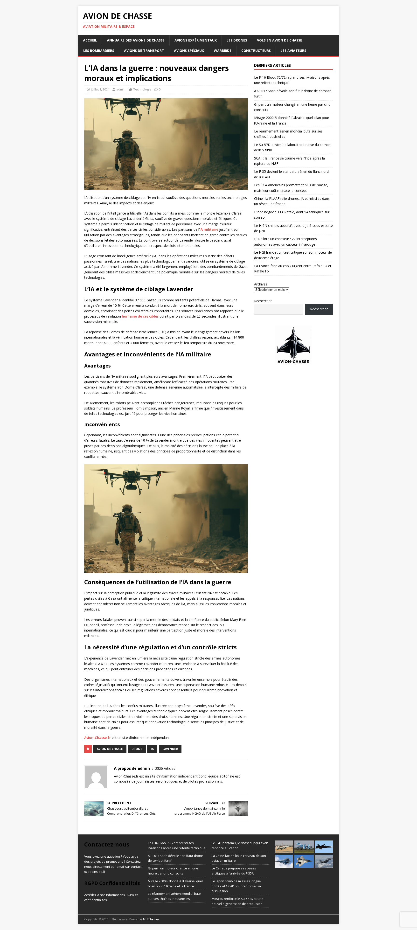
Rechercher (263, 300)
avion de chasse (110, 749)
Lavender (170, 749)
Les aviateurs (293, 50)
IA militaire (209, 229)
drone (137, 749)
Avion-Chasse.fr (97, 737)
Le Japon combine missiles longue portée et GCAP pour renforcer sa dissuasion (236, 886)
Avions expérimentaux (195, 40)
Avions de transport (144, 50)
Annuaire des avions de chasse (136, 40)
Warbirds (222, 50)
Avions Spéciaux (189, 50)
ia (152, 749)
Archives (260, 284)
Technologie (142, 89)
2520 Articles (165, 768)
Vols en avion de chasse (279, 40)
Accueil (90, 40)
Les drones (237, 40)
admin (120, 89)
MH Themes (151, 919)
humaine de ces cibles (140, 316)
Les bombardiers (98, 50)
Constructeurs (256, 50)
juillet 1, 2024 (100, 89)
